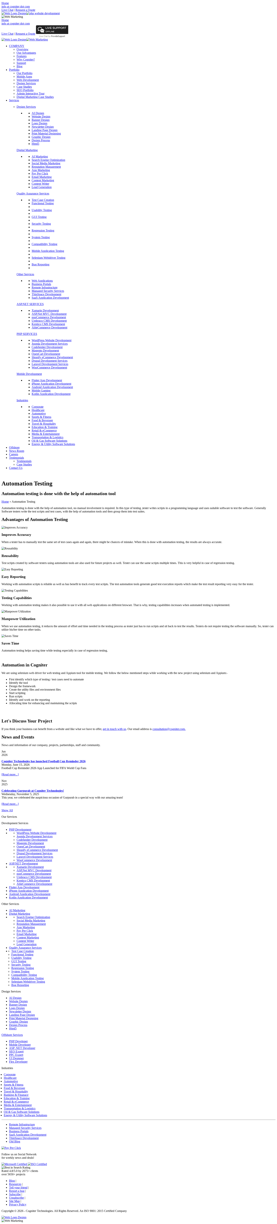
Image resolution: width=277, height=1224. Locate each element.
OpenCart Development (46, 353)
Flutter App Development (47, 380)
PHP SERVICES (27, 333)
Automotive (39, 413)
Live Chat (7, 10)
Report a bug (16, 1190)
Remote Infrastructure (44, 287)
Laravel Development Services (50, 364)
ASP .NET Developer (22, 1048)
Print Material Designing (46, 133)
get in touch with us (114, 729)
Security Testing (41, 223)
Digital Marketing (27, 150)
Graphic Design (41, 136)
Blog (19, 66)
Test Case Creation (43, 200)
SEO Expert (16, 1051)
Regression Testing (43, 230)
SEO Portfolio (25, 90)
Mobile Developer (20, 1044)
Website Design (41, 116)
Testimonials (16, 457)
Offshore (14, 447)
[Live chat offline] (52, 33)
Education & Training (44, 427)
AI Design (38, 113)
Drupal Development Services (49, 360)
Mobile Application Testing (48, 250)
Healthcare (38, 410)
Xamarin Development (45, 310)
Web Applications (42, 280)
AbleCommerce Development (49, 327)
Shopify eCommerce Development (52, 357)
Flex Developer (18, 1061)
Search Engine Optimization (48, 160)
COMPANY (16, 46)
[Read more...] (10, 774)
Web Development (28, 80)
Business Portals (41, 284)
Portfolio (14, 69)
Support (21, 63)
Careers (13, 454)
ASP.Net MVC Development (49, 313)
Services (14, 100)
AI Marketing (40, 156)
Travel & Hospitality (44, 423)
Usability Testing (42, 210)
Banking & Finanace (16, 1094)
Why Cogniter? (26, 59)
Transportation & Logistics (47, 437)
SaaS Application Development (50, 297)
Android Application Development (52, 387)
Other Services (25, 274)
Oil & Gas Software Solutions (49, 440)
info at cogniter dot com (16, 6)
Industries (22, 400)
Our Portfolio (24, 73)
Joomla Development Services (50, 343)
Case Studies (24, 86)
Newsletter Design (43, 126)
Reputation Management (46, 166)
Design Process (41, 140)
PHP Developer (18, 1041)
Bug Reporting (40, 264)
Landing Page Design (44, 130)
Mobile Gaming (41, 390)
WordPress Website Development (51, 340)
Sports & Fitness (41, 417)
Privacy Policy (17, 1204)
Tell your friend (18, 1187)
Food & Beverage (42, 420)
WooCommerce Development (49, 367)
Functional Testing (43, 203)
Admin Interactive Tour (30, 93)
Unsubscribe (16, 1197)
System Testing (41, 237)
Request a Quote (25, 10)
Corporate (38, 406)
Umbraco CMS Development (49, 320)
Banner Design (41, 120)
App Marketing (41, 170)
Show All (7, 810)
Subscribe (15, 1194)
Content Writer (40, 183)
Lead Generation (42, 187)
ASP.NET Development (23, 863)
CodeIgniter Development (47, 347)
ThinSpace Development (46, 294)
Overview (22, 49)
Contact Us (15, 467)
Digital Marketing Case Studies (35, 96)
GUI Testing (39, 216)
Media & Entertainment (46, 433)
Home (5, 3)
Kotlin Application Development (51, 393)
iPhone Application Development (51, 383)
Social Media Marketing (46, 163)
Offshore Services (12, 1034)
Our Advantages (26, 52)
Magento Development (45, 350)
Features (22, 56)
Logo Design (39, 123)
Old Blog (14, 1141)
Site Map (14, 1201)
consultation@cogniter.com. (169, 729)
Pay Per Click (40, 173)
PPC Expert (16, 1054)
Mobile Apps (24, 76)
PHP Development (20, 829)
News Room (16, 450)
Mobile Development (29, 373)
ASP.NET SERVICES (30, 304)
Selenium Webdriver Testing (48, 257)
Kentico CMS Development (48, 324)
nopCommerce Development (49, 317)
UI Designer (16, 1058)
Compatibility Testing (44, 244)
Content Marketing (43, 180)
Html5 (35, 143)
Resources (15, 1184)
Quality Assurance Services (33, 193)
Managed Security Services (48, 290)
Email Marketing (42, 176)
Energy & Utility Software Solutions (53, 444)
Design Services (26, 83)
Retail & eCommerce (44, 430)
